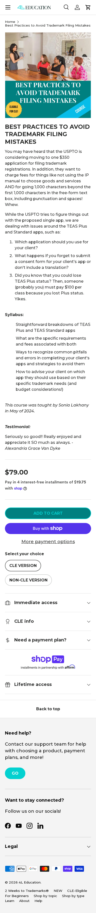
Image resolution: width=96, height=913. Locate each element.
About (24, 901)
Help (38, 901)
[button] (88, 7)
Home (10, 22)
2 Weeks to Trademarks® (27, 891)
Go (15, 773)
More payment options (48, 541)
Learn (9, 901)
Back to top (48, 709)
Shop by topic (45, 896)
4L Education (30, 882)
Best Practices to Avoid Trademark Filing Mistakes (48, 25)
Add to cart (48, 513)
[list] (48, 75)
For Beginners (17, 896)
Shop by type (73, 896)
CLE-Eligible (77, 891)
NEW (58, 891)
